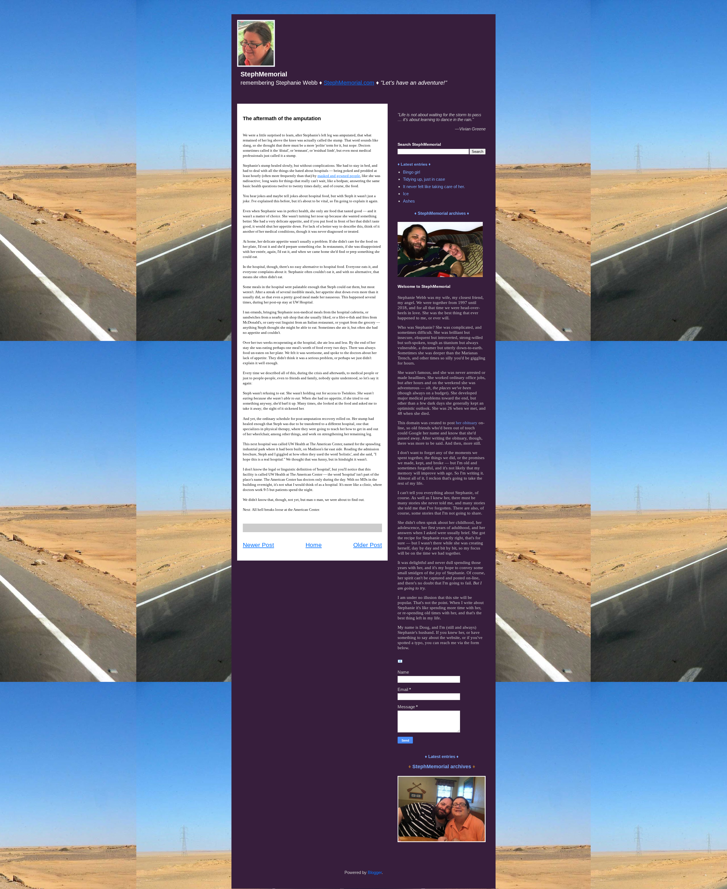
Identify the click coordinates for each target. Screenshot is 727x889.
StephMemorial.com (349, 83)
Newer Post (258, 545)
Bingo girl (411, 172)
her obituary (466, 422)
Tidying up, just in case (424, 179)
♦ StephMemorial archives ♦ (441, 213)
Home (314, 545)
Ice (406, 193)
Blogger (375, 872)
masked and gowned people (338, 176)
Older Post (367, 545)
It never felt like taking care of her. (434, 186)
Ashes (409, 201)
